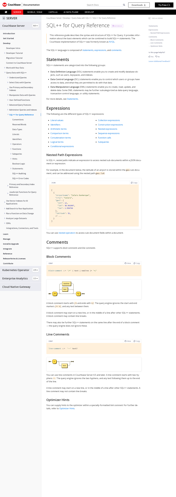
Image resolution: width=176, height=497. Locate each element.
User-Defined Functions (19, 100)
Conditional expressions (62, 146)
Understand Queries (18, 77)
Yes (152, 56)
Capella (53, 12)
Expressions (153, 29)
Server (17, 12)
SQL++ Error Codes (20, 178)
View (129, 263)
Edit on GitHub (157, 18)
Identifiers (17, 139)
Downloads (137, 4)
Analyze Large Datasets (16, 218)
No (158, 56)
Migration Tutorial (14, 58)
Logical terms (57, 142)
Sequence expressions (109, 133)
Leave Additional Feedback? (159, 61)
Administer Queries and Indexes (23, 109)
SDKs (8, 223)
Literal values (57, 120)
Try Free (162, 4)
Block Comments (157, 40)
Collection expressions (109, 120)
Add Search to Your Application (19, 208)
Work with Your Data (15, 67)
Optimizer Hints (156, 46)
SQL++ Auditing (19, 173)
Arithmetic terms (59, 129)
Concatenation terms (61, 137)
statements (87, 50)
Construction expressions (110, 124)
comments (116, 50)
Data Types (17, 129)
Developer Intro (13, 48)
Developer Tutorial (14, 53)
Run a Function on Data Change (20, 213)
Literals (15, 134)
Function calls (104, 137)
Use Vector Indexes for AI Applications (17, 202)
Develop (89, 12)
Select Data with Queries (20, 82)
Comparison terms (60, 133)
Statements (17, 168)
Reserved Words (19, 124)
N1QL (112, 41)
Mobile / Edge (34, 12)
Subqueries (17, 154)
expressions (100, 50)
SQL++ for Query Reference (21, 114)
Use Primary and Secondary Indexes (21, 88)
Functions (16, 149)
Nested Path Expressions (160, 33)
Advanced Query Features (20, 105)
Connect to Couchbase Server (19, 62)
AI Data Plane (71, 12)
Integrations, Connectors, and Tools (22, 228)
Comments (153, 36)
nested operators (66, 232)
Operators (17, 144)
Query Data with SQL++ (16, 72)
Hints (14, 158)
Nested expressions (107, 129)
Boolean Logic (18, 163)
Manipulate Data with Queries (22, 95)
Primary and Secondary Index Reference (22, 185)
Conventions (18, 119)
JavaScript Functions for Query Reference (22, 193)
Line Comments (156, 43)
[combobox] (105, 5)
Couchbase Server (53, 18)
